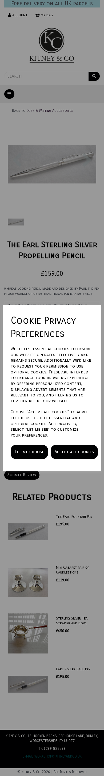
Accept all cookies (74, 451)
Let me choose (29, 451)
